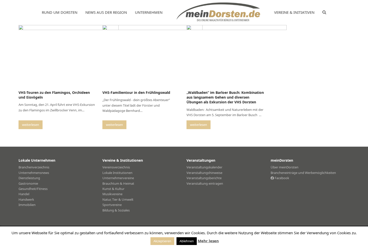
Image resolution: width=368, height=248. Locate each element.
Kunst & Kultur (113, 188)
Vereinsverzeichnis (116, 167)
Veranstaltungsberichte (204, 178)
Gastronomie (28, 183)
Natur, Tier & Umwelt (117, 199)
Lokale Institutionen (117, 172)
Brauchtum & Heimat (118, 183)
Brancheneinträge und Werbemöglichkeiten (303, 172)
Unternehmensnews (34, 172)
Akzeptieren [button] (162, 241)
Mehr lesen (208, 240)
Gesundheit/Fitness (33, 188)
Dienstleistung (29, 178)
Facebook (281, 178)
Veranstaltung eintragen (205, 183)
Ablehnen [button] (186, 241)
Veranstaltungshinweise (204, 172)
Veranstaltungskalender (204, 167)
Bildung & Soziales (116, 210)
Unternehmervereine (118, 178)
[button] (324, 12)
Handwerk (26, 199)
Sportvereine (112, 204)
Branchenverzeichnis (34, 167)
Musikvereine (112, 194)
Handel (24, 194)
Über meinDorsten (284, 167)
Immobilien (27, 204)
